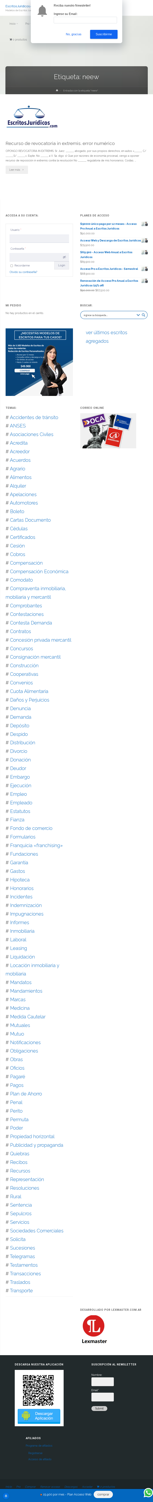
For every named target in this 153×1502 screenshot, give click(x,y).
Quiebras (19, 1153)
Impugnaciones (26, 914)
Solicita (18, 1239)
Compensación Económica (39, 571)
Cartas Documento (30, 520)
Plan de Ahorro (26, 1094)
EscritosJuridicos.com (21, 6)
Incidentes (21, 897)
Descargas (70, 1486)
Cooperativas (24, 674)
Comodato (21, 580)
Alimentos (21, 477)
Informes (19, 922)
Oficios (17, 1068)
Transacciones (25, 1273)
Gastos (17, 871)
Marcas (18, 999)
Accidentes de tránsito (34, 417)
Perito (16, 1111)
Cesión (17, 546)
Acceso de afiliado (39, 1459)
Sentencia (21, 1205)
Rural (15, 1196)
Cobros (17, 554)
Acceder (87, 1486)
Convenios (21, 683)
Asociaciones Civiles (31, 434)
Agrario (17, 468)
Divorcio (18, 751)
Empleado (21, 802)
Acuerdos (20, 460)
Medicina (20, 1008)
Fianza (17, 819)
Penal (16, 1102)
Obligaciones (24, 1051)
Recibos (18, 1162)
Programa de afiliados (39, 1445)
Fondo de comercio (31, 828)
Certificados (22, 537)
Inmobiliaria (22, 931)
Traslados (20, 1282)
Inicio (8, 1486)
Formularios (22, 837)
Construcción (24, 665)
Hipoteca (20, 880)
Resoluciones (24, 1188)
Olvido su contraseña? (23, 272)
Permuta (19, 1119)
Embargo (20, 777)
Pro (18, 1486)
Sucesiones (22, 1248)
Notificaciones (25, 1042)
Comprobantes (26, 605)
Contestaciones (27, 614)
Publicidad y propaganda (36, 1145)
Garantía (19, 862)
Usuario (15, 229)
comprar (103, 1494)
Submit (99, 1408)
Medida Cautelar (28, 1016)
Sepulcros (21, 1213)
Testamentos (24, 1265)
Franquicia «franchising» (36, 845)
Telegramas (22, 1256)
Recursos (20, 1171)
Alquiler (18, 486)
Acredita (19, 443)
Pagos (17, 1085)
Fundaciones (24, 854)
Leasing (18, 948)
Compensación (26, 563)
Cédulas (19, 528)
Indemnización (26, 905)
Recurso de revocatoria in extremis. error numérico (60, 143)
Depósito (19, 725)
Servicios (19, 1222)
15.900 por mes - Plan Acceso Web (67, 1494)
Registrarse (35, 1453)
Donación (20, 760)
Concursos (21, 648)
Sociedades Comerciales (36, 1231)
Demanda (20, 717)
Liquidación (22, 957)
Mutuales (20, 1025)
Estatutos (20, 811)
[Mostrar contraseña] (64, 257)
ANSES (18, 426)
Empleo (18, 794)
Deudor (18, 768)
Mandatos (21, 982)
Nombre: (96, 1374)
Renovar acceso (50, 1486)
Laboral (18, 939)
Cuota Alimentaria (29, 691)
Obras (16, 1059)
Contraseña (18, 248)
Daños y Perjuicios (29, 700)
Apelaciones (23, 494)
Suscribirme (104, 34)
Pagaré (17, 1076)
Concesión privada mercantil (40, 640)
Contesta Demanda (31, 623)
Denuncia (20, 708)
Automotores (24, 503)
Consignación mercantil (35, 657)
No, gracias (73, 34)
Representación (27, 1179)
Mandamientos (26, 991)
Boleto (17, 511)
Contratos (20, 631)
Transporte (21, 1290)
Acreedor (20, 451)
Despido (19, 734)
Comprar (30, 1486)
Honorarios (22, 888)
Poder (16, 1128)
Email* (95, 1390)
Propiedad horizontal (32, 1136)
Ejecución (20, 785)
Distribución (22, 742)
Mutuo (17, 1034)
